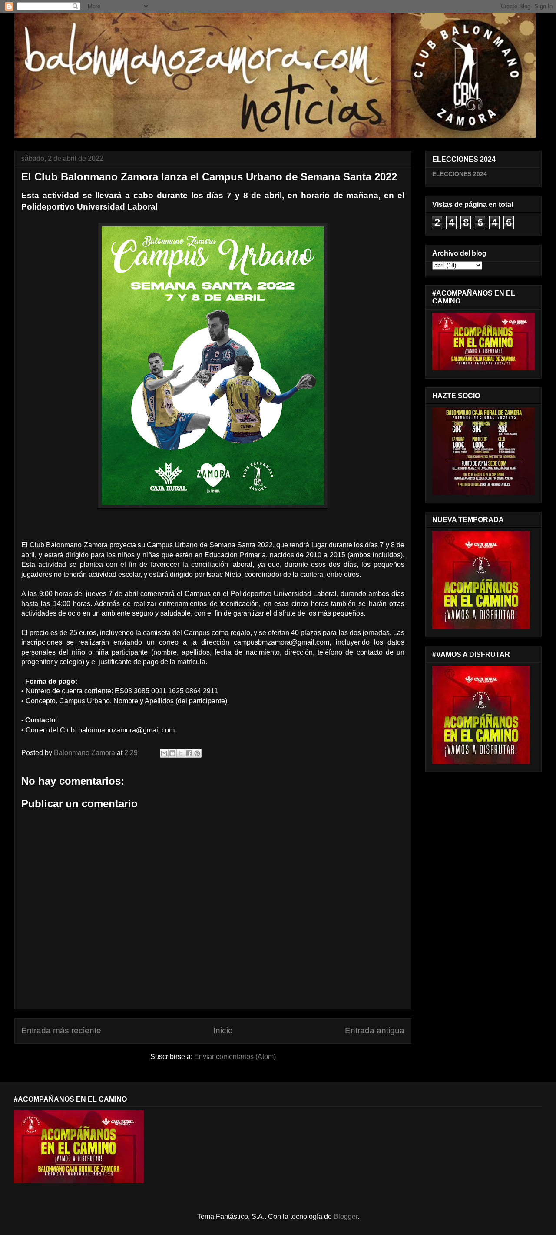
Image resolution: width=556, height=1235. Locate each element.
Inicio (223, 1030)
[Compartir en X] (180, 753)
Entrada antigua (374, 1030)
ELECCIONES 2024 (459, 173)
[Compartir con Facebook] (189, 753)
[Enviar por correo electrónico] (164, 753)
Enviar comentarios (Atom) (235, 1056)
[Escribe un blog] (172, 753)
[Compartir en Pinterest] (197, 753)
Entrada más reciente (61, 1030)
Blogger (345, 1216)
